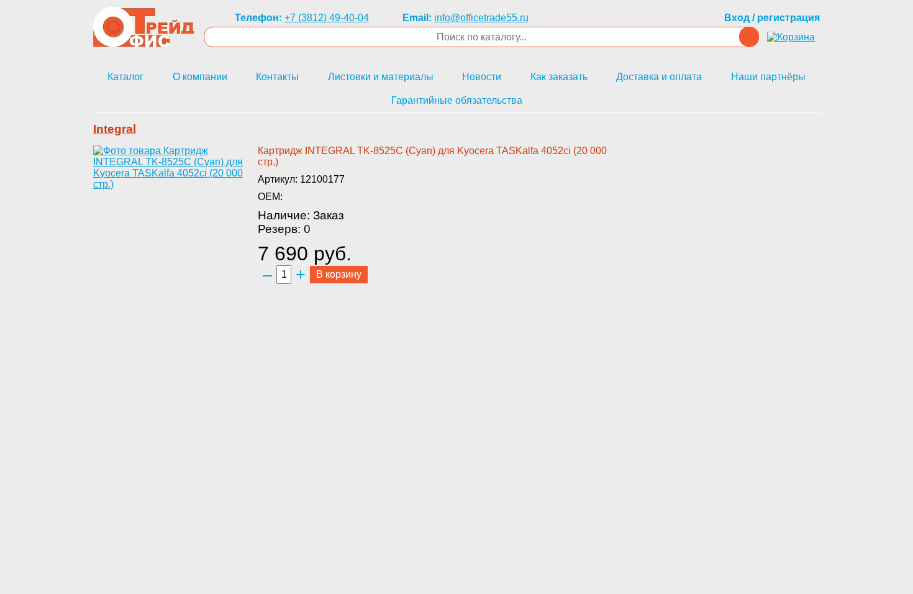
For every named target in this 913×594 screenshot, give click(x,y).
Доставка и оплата (659, 76)
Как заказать (559, 76)
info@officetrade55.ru (481, 17)
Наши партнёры (768, 76)
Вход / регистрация (772, 17)
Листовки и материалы (381, 76)
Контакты (277, 76)
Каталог (125, 76)
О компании (200, 76)
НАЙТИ (749, 37)
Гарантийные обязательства (456, 100)
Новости (481, 76)
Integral (114, 128)
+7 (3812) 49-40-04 (326, 17)
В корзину (338, 274)
